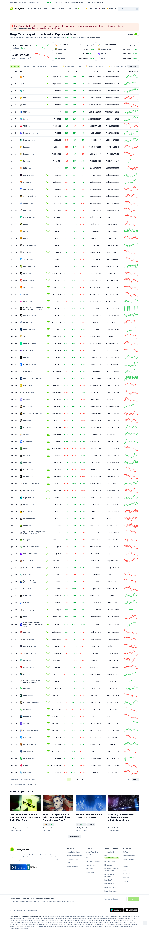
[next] (99, 779)
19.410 (15, 2)
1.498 (24, 2)
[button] (74, 836)
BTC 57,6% (79, 2)
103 (93, 779)
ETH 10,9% (87, 2)
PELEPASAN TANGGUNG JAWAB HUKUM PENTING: (27, 916)
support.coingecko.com (22, 28)
